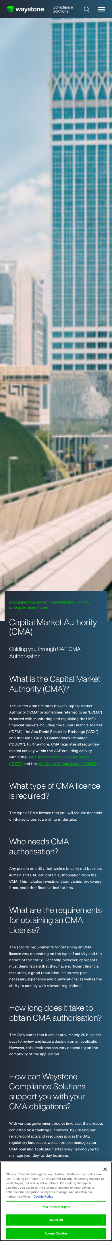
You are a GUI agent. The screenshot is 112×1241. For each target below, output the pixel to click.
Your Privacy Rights (56, 1206)
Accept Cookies (56, 1233)
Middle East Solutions (28, 602)
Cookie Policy (43, 1196)
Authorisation (62, 602)
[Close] (105, 1169)
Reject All (56, 1220)
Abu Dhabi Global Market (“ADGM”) (68, 763)
